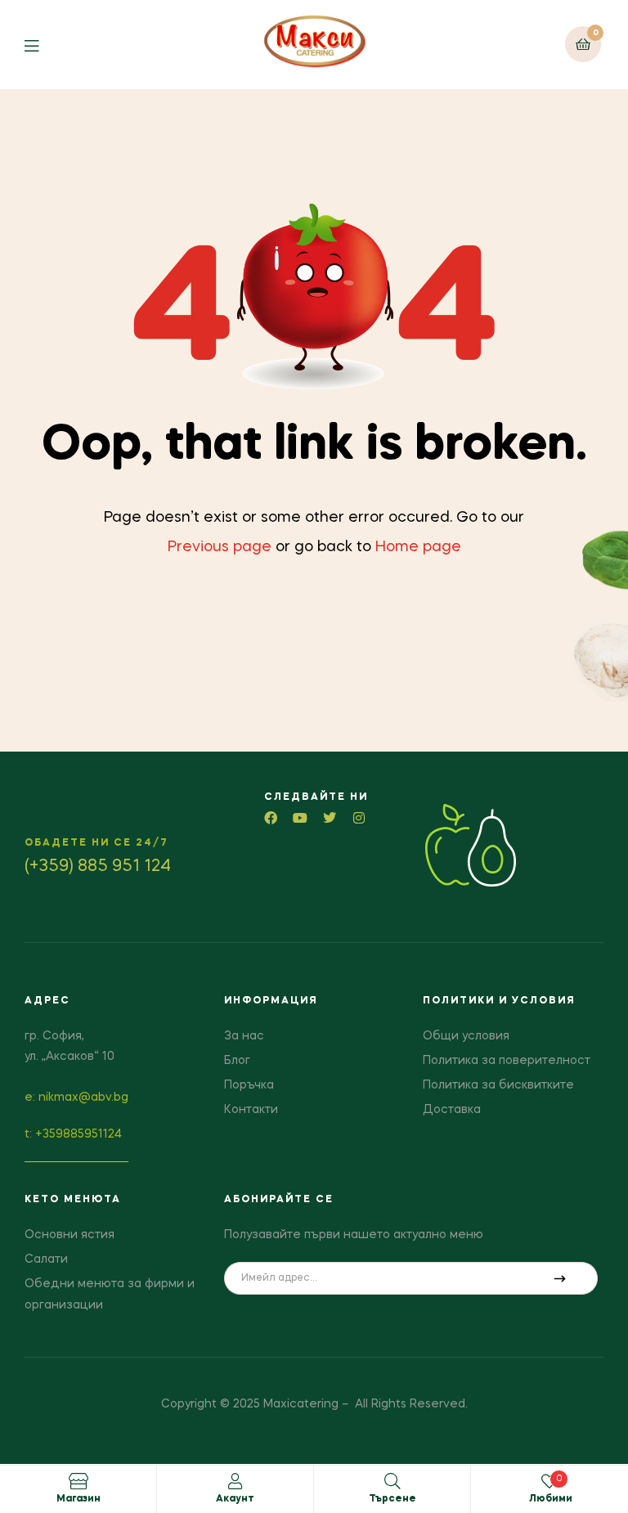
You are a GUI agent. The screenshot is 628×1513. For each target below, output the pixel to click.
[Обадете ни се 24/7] (44, 808)
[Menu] (44, 45)
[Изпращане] (560, 1278)
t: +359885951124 (73, 1134)
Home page (418, 547)
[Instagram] (359, 817)
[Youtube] (300, 817)
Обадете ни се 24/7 (96, 843)
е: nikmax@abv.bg (76, 1097)
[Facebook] (270, 817)
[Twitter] (329, 817)
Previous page (219, 547)
